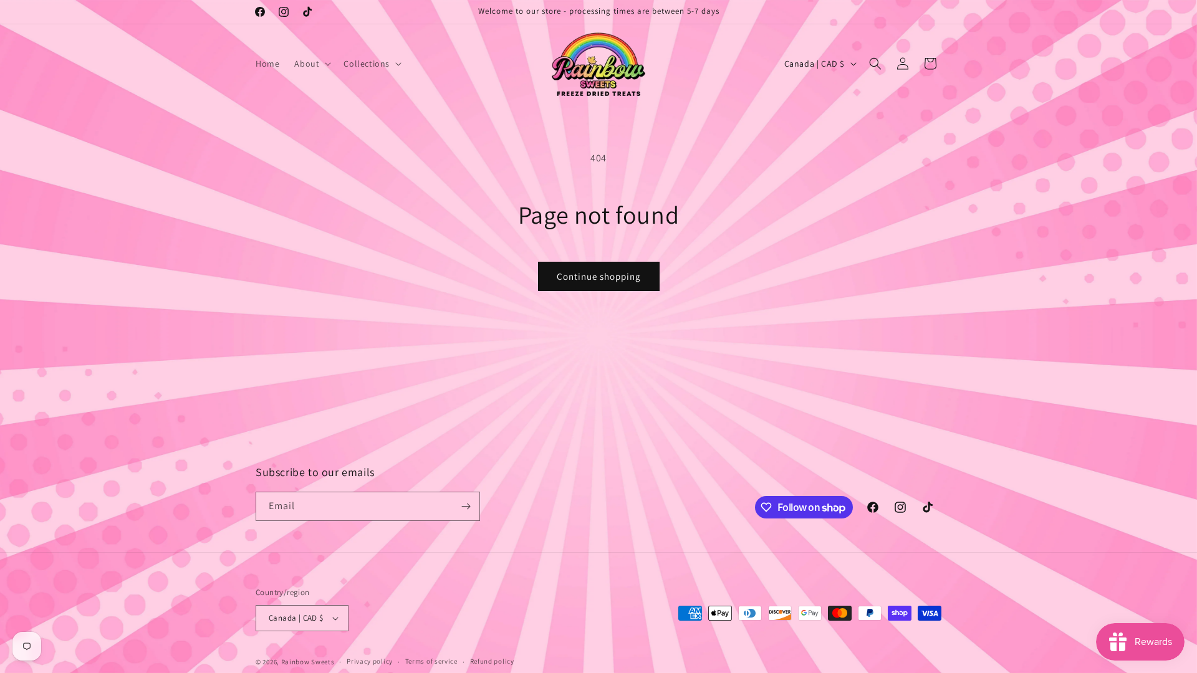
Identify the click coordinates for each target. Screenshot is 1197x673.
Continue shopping (599, 276)
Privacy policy (370, 661)
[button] (311, 63)
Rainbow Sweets (308, 661)
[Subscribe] (465, 506)
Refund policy (492, 661)
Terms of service (431, 661)
